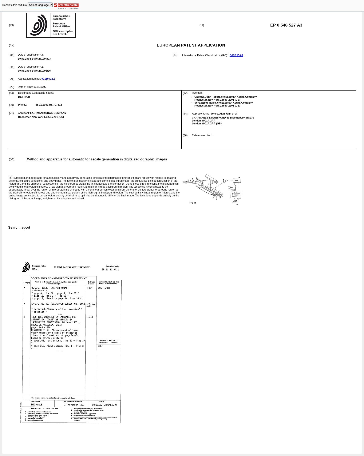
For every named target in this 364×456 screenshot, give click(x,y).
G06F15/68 (236, 55)
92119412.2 (48, 78)
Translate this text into (14, 5)
